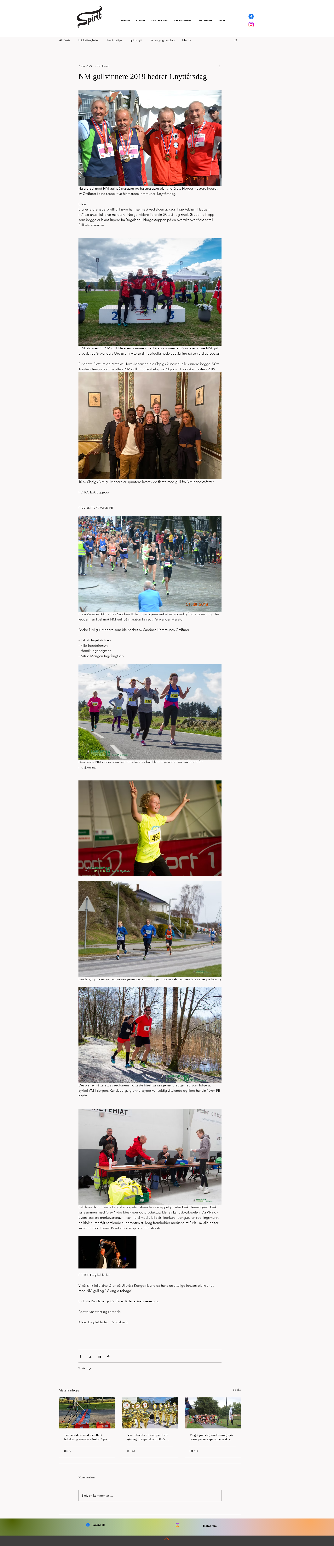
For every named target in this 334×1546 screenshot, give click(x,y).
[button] (159, 20)
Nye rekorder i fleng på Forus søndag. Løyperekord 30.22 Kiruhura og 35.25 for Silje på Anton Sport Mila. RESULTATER (148, 1437)
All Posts (64, 40)
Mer (184, 40)
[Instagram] (251, 24)
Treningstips (114, 40)
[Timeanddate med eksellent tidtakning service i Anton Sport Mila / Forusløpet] (87, 1412)
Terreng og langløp (162, 40)
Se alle (237, 1389)
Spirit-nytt (136, 40)
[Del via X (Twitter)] (90, 1356)
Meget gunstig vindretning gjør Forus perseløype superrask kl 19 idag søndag (212, 1437)
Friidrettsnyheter (88, 40)
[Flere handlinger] (219, 66)
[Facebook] (251, 16)
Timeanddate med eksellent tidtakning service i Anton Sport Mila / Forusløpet (86, 1437)
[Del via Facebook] (80, 1356)
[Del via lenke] (109, 1356)
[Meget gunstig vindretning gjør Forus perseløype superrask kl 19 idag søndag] (213, 1412)
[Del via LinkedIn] (99, 1356)
